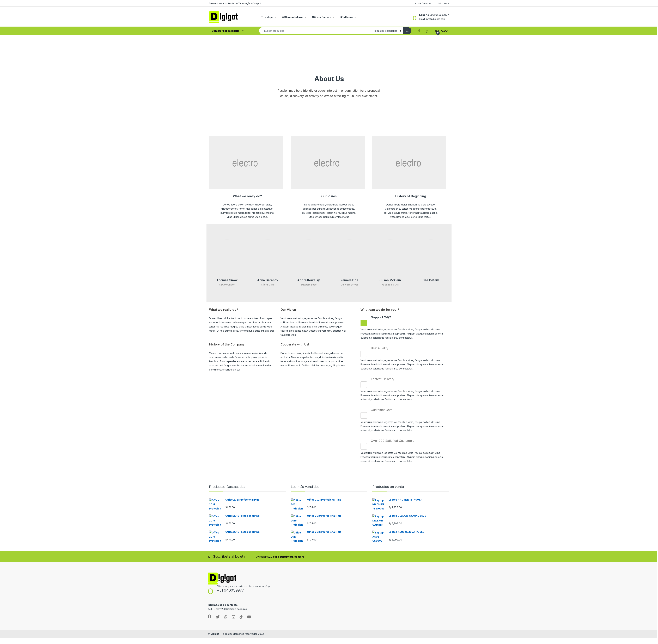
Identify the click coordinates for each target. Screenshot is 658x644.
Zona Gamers (323, 17)
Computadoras (294, 17)
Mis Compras (424, 3)
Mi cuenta (443, 3)
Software (347, 17)
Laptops (268, 17)
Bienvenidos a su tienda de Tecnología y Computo (235, 3)
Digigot (214, 633)
